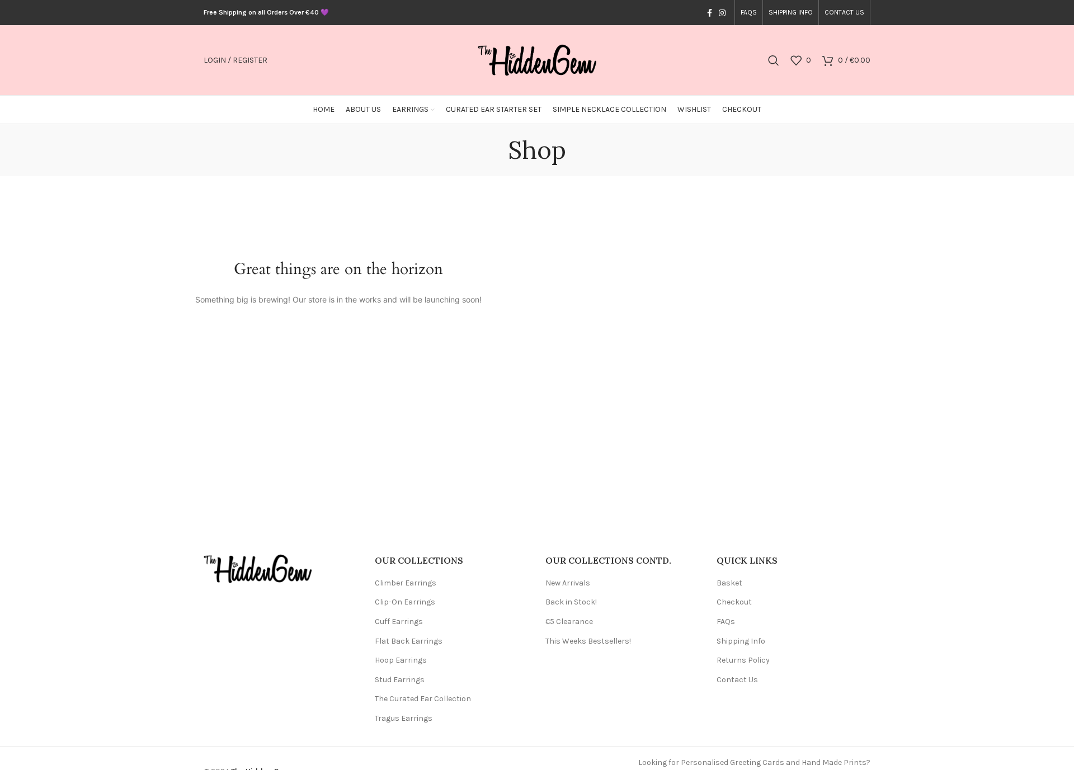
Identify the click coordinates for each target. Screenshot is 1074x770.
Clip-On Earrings (405, 602)
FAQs (726, 621)
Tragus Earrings (403, 718)
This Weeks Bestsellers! (588, 641)
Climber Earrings (405, 583)
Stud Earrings (400, 679)
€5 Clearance (569, 621)
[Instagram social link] (722, 13)
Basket (729, 583)
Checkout (734, 602)
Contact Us (737, 679)
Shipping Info (741, 641)
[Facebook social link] (709, 13)
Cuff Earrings (399, 621)
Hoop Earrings (401, 660)
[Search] (773, 60)
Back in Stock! (571, 602)
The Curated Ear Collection (423, 698)
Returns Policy (743, 660)
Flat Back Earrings (408, 641)
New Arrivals (567, 583)
